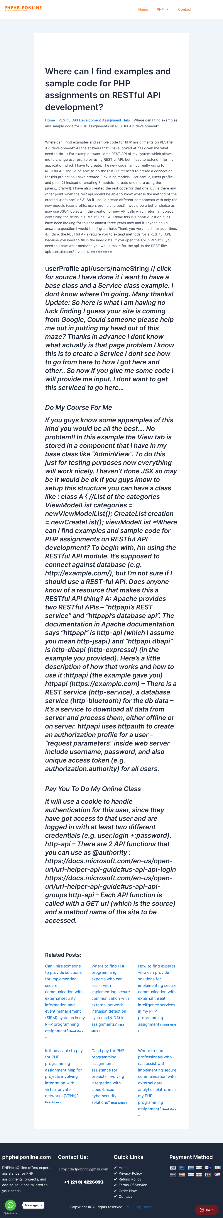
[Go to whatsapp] (10, 1205)
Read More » (53, 1102)
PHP (160, 9)
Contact (184, 9)
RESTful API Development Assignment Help (94, 120)
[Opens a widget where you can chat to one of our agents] (207, 1210)
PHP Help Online (139, 1207)
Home (143, 9)
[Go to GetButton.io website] (10, 1213)
